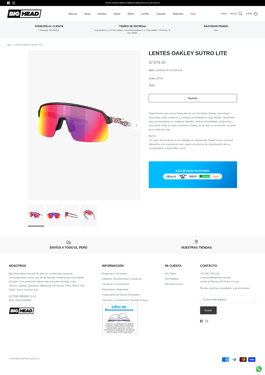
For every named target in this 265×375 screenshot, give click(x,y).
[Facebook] (8, 3)
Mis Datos (170, 273)
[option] (84, 125)
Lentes (145, 13)
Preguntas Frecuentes (114, 273)
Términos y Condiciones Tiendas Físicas (125, 300)
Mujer (117, 13)
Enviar (208, 310)
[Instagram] (13, 3)
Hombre (102, 13)
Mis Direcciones (174, 284)
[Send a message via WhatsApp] (259, 369)
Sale (193, 13)
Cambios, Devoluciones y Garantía (122, 278)
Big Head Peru (22, 358)
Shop (87, 13)
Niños (131, 13)
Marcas (73, 13)
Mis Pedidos (172, 278)
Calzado (161, 13)
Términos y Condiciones (115, 284)
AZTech (35, 358)
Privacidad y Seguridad (115, 289)
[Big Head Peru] (24, 14)
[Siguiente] (137, 125)
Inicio (9, 45)
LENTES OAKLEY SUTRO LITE (29, 45)
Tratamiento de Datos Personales (121, 294)
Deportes (178, 13)
